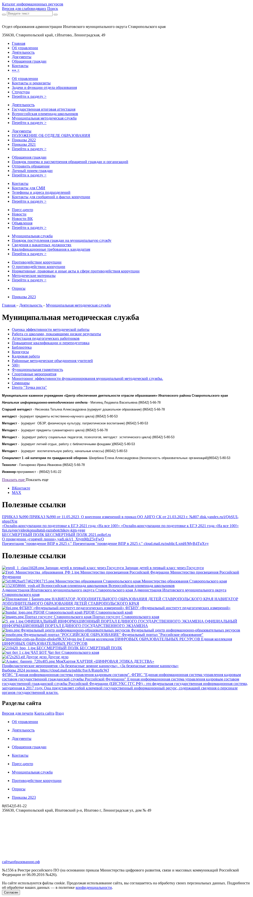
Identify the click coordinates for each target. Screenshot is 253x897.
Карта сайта (44, 713)
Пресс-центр (22, 210)
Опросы (18, 288)
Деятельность (23, 105)
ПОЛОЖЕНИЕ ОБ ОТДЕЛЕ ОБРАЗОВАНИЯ (51, 135)
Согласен (11, 892)
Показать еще (14, 480)
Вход (59, 713)
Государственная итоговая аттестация (43, 109)
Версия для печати (17, 713)
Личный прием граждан (32, 171)
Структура (21, 92)
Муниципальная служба (32, 236)
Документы (21, 131)
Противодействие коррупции (37, 262)
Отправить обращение (31, 166)
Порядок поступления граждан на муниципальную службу (61, 240)
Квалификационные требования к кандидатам (51, 249)
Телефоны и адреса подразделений (41, 192)
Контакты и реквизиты (31, 83)
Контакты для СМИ (28, 188)
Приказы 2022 (24, 140)
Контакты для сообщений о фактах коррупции (51, 197)
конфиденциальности (94, 887)
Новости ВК (22, 219)
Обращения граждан (29, 157)
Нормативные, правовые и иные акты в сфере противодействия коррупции (76, 271)
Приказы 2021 (24, 144)
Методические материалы (34, 275)
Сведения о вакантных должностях (41, 245)
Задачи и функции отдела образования (44, 87)
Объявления (22, 223)
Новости (19, 214)
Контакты (20, 183)
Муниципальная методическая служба (44, 118)
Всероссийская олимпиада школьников (45, 114)
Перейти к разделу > (29, 96)
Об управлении (25, 78)
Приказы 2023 (24, 297)
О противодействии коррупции (38, 267)
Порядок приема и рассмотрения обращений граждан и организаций (70, 162)
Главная (9, 305)
